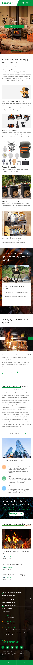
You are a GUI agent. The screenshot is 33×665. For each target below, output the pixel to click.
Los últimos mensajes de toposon (16, 524)
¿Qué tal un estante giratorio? (12, 564)
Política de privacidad (19, 654)
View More (14, 26)
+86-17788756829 (9, 618)
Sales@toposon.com (9, 623)
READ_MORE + (8, 559)
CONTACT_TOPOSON (16, 514)
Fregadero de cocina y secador (13, 286)
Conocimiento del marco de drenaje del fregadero (16, 552)
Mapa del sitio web (6, 654)
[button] (16, 51)
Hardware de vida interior (12, 238)
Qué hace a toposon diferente (14, 386)
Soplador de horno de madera (13, 101)
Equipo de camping (9, 167)
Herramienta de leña (9, 131)
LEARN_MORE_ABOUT (14, 433)
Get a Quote (14, 21)
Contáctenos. (6, 612)
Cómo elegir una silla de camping (14, 575)
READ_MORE (9, 372)
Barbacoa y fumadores (10, 201)
